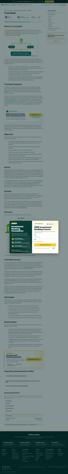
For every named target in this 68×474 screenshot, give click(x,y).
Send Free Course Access (45, 244)
